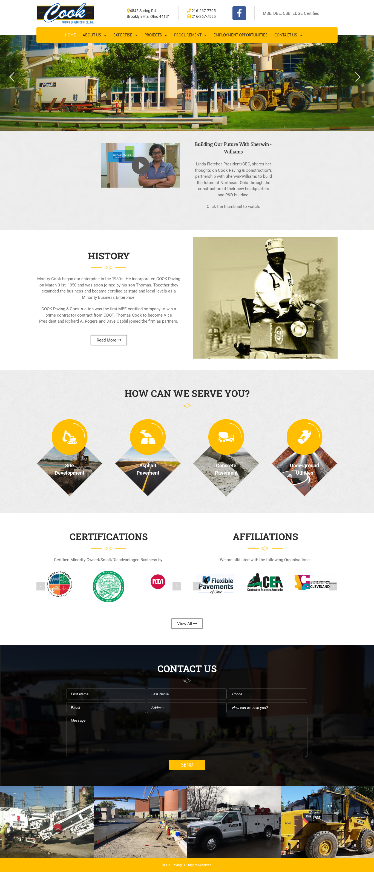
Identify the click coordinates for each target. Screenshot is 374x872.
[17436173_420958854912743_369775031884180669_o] (233, 789)
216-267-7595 (203, 16)
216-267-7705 (203, 10)
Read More (107, 340)
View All (185, 623)
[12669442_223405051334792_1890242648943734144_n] (327, 789)
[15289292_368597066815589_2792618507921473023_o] (140, 789)
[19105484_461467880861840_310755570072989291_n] (46, 789)
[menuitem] (70, 35)
